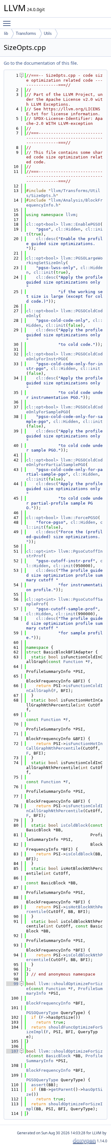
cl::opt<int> (41, 551)
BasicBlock (58, 1056)
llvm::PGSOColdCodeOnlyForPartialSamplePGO (64, 462)
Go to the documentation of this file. (41, 63)
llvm (71, 214)
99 (12, 983)
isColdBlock (74, 825)
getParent (62, 1089)
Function (73, 661)
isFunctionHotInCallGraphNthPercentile (64, 746)
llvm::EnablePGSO (80, 224)
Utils (48, 33)
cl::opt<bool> (42, 224)
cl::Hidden (68, 229)
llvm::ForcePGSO (79, 517)
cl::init (43, 272)
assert (38, 1085)
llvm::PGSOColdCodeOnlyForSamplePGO (64, 409)
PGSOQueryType (42, 1012)
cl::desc (46, 238)
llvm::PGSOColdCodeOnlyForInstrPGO (64, 356)
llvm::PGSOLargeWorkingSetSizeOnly (64, 260)
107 (12, 1051)
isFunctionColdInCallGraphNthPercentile (64, 808)
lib (6, 33)
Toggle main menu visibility (8, 23)
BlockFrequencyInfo (48, 1003)
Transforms (26, 33)
